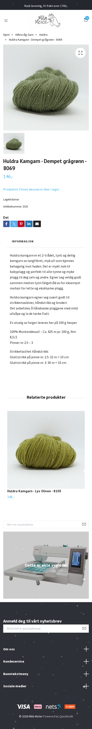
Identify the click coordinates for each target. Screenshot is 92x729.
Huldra (43, 35)
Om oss (9, 649)
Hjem (6, 35)
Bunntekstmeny (15, 674)
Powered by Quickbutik (58, 716)
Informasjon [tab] (23, 241)
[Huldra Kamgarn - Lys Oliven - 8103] (46, 450)
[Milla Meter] (46, 20)
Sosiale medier (14, 686)
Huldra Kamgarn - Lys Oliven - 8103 (34, 491)
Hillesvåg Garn (24, 35)
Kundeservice (13, 661)
